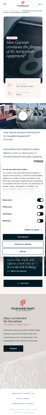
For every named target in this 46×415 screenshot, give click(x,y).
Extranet (12, 409)
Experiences (15, 10)
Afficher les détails (31, 230)
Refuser (23, 251)
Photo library (23, 398)
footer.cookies (28, 412)
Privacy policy (17, 412)
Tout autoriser (22, 237)
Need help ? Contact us (23, 393)
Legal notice (20, 409)
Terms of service (31, 409)
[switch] (40, 207)
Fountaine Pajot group (23, 404)
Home (6, 10)
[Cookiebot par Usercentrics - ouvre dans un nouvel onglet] (33, 161)
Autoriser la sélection (23, 244)
